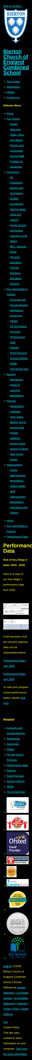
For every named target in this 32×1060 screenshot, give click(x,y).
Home (10, 520)
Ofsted (10, 92)
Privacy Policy (11, 1008)
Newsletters (13, 86)
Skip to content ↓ (13, 5)
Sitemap (22, 1003)
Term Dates (13, 81)
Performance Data (17, 536)
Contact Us (13, 97)
